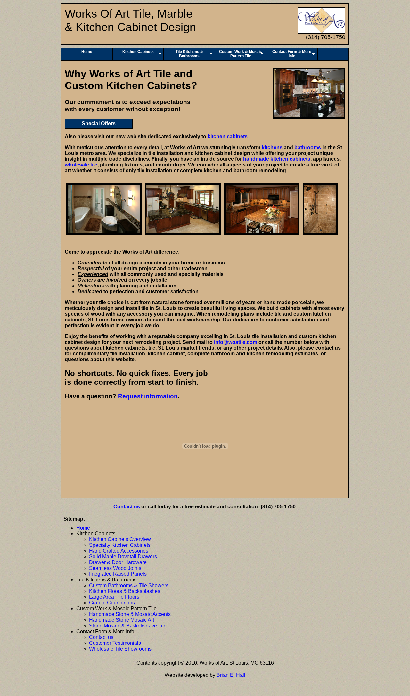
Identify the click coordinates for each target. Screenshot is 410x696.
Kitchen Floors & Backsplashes (124, 591)
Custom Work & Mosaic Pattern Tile (240, 53)
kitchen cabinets (228, 136)
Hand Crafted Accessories (118, 551)
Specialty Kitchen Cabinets (120, 545)
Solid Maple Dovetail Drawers (123, 556)
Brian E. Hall (231, 675)
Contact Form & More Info (291, 53)
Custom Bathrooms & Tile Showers (128, 585)
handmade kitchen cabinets (276, 159)
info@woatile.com (235, 342)
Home (86, 51)
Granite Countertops (112, 602)
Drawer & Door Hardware (118, 562)
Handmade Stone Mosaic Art (121, 620)
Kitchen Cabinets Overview (120, 539)
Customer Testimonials (115, 643)
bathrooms (307, 147)
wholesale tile (81, 164)
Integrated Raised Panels (118, 574)
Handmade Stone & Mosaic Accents (130, 614)
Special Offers (99, 123)
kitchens (272, 147)
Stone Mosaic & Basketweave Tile (128, 625)
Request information (148, 396)
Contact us (126, 506)
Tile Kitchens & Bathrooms (189, 53)
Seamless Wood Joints (115, 568)
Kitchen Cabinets (138, 51)
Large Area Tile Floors (114, 597)
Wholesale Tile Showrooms (120, 648)
